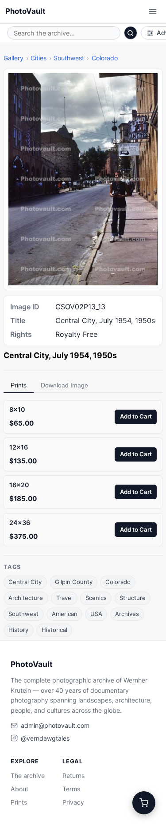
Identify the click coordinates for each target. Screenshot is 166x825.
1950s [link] (105, 355)
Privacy (73, 802)
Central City (25, 581)
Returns (73, 775)
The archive (28, 775)
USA (96, 613)
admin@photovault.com (55, 725)
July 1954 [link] (70, 355)
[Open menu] (153, 12)
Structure (133, 597)
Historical (54, 629)
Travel (64, 597)
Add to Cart (136, 416)
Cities (38, 58)
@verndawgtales (45, 738)
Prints (19, 385)
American (64, 613)
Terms (71, 789)
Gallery (13, 58)
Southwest (69, 58)
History (18, 629)
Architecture (25, 597)
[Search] (130, 32)
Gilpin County (74, 581)
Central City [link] (26, 355)
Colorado (105, 58)
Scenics (96, 597)
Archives (127, 613)
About (19, 789)
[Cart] (143, 802)
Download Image (64, 385)
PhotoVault (25, 11)
